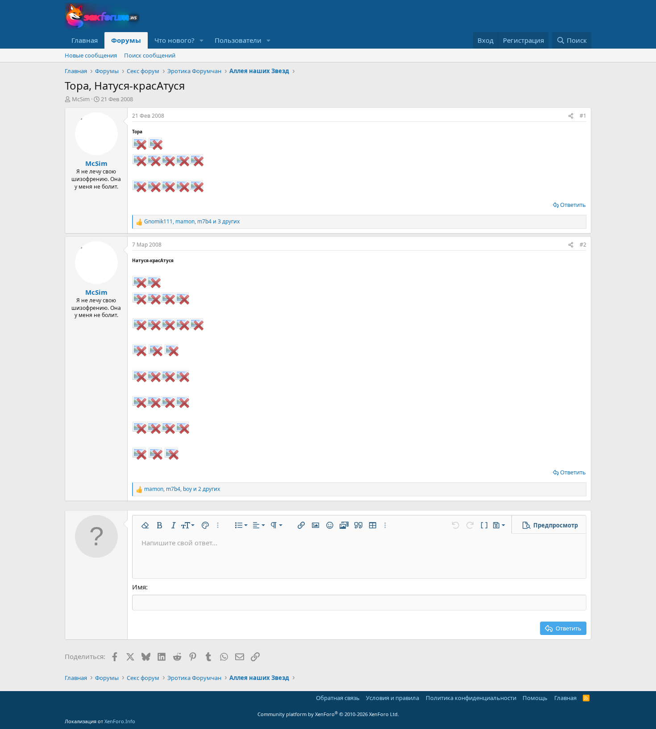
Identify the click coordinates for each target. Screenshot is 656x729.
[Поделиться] (571, 116)
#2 (583, 244)
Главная (84, 40)
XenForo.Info (119, 721)
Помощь (535, 698)
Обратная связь (338, 698)
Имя (139, 586)
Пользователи (238, 40)
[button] (201, 40)
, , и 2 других (182, 489)
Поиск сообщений (149, 55)
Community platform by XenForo (328, 714)
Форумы (126, 40)
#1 (583, 115)
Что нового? (174, 40)
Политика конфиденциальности (471, 698)
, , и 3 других (192, 221)
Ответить (573, 205)
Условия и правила (392, 698)
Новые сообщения (91, 55)
